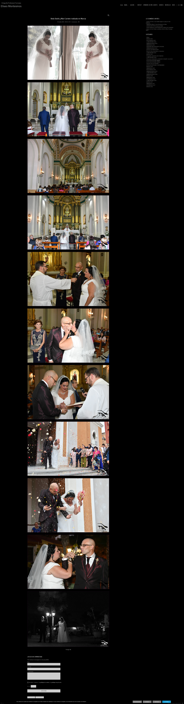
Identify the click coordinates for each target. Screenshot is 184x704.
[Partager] (78, 22)
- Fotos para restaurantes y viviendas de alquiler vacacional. (159, 58)
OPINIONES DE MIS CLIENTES (150, 5)
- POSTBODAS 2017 (150, 85)
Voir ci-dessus (31, 697)
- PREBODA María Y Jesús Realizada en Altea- (156, 24)
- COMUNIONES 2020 (151, 57)
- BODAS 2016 (149, 86)
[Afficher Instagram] (178, 5)
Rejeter (157, 701)
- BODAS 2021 (149, 54)
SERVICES (161, 5)
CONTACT (139, 5)
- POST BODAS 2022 (151, 40)
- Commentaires (74, 21)
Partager (68, 649)
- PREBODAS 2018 (150, 77)
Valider (167, 701)
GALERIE (132, 5)
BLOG (125, 5)
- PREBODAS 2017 (150, 83)
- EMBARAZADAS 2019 (151, 71)
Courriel (29, 666)
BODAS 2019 (68, 21)
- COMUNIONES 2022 (151, 41)
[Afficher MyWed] (180, 5)
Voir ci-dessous (39, 697)
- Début (147, 37)
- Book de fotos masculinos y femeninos (155, 51)
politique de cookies (44, 682)
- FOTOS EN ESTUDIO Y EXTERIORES (155, 65)
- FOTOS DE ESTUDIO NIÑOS (153, 62)
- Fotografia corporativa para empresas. (155, 55)
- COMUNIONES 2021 (151, 52)
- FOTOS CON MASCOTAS (152, 49)
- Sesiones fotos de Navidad (152, 63)
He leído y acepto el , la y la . (45, 682)
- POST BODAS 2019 (151, 69)
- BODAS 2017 (149, 82)
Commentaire (30, 671)
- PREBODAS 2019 (150, 68)
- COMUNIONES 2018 (151, 80)
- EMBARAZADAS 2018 (151, 74)
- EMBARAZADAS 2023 (151, 43)
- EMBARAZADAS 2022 (151, 48)
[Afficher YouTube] (181, 5)
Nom (28, 662)
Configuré (147, 701)
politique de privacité (56, 682)
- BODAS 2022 (149, 38)
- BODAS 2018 (149, 75)
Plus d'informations (137, 701)
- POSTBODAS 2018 (150, 79)
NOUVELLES (168, 5)
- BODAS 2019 (149, 66)
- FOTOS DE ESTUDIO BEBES (153, 60)
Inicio (121, 5)
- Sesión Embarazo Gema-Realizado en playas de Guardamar (159, 27)
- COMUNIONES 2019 (151, 72)
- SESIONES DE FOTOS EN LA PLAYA (155, 46)
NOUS (173, 5)
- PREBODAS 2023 (150, 45)
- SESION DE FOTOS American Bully (154, 25)
